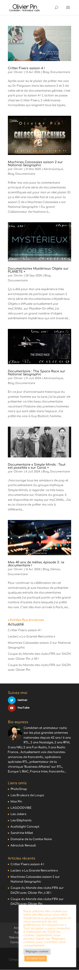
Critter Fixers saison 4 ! (26, 68)
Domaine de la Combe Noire (31, 839)
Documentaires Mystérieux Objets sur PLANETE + (38, 270)
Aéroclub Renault (23, 845)
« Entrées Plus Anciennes (26, 620)
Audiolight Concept (25, 826)
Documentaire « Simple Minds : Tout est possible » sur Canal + (36, 466)
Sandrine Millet (22, 833)
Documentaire (60, 72)
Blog (46, 72)
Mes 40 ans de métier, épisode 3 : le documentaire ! (36, 564)
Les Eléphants (21, 820)
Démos (55, 569)
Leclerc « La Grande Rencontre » (31, 636)
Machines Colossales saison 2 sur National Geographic (35, 163)
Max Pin (16, 801)
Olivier (18, 72)
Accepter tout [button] (35, 958)
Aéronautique (53, 169)
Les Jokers (18, 814)
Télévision (16, 937)
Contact (15, 942)
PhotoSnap (19, 789)
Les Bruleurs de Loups (27, 795)
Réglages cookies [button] (37, 951)
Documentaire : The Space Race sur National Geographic (36, 373)
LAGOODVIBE (21, 808)
